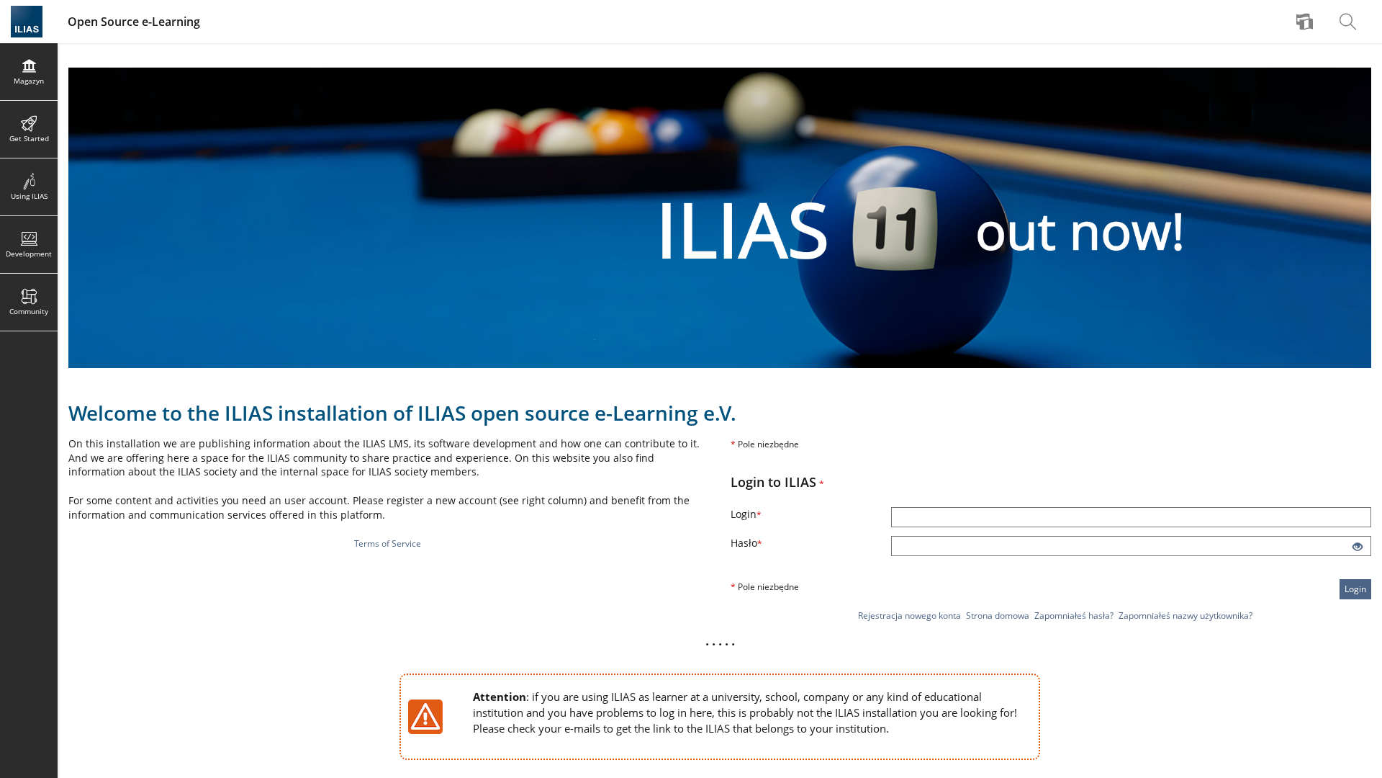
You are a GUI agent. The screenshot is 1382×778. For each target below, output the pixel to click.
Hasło (781, 543)
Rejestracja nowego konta (909, 615)
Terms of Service (387, 543)
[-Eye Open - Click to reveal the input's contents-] (1357, 547)
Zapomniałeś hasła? (1074, 615)
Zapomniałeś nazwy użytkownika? (1185, 615)
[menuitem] (1306, 21)
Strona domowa (997, 615)
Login (780, 514)
